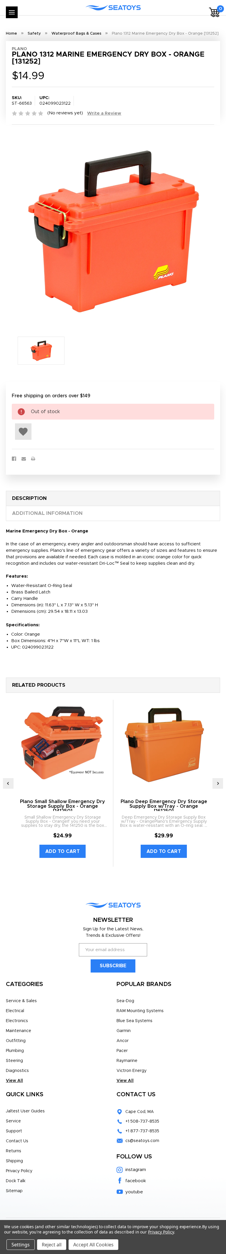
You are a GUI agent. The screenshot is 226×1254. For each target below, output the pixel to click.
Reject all (52, 1244)
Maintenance (18, 1031)
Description (29, 498)
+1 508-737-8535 (142, 1121)
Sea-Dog (125, 1001)
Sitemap (14, 1191)
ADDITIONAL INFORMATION (47, 513)
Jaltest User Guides (25, 1111)
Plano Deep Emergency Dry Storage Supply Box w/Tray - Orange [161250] (164, 806)
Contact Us (17, 1141)
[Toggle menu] (12, 12)
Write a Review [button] (104, 113)
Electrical (15, 1011)
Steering (14, 1061)
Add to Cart (62, 851)
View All (14, 1081)
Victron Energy (132, 1071)
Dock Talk (15, 1181)
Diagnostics (17, 1071)
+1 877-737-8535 (142, 1131)
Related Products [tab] (38, 685)
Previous (8, 783)
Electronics (17, 1021)
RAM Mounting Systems (140, 1011)
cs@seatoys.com (142, 1141)
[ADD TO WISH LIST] (23, 431)
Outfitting (16, 1041)
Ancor (123, 1041)
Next (217, 783)
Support (14, 1131)
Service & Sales (21, 1001)
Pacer (122, 1051)
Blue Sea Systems (134, 1021)
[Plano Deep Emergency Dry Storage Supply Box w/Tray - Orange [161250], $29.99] (164, 744)
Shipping (14, 1161)
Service (13, 1121)
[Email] (23, 459)
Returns (13, 1151)
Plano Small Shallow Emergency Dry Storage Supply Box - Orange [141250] (62, 806)
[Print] (33, 459)
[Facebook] (14, 459)
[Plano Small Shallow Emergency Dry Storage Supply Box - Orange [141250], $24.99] (63, 744)
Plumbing (15, 1051)
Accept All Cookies (93, 1244)
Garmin (124, 1031)
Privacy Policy (19, 1171)
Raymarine (127, 1061)
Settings (20, 1244)
